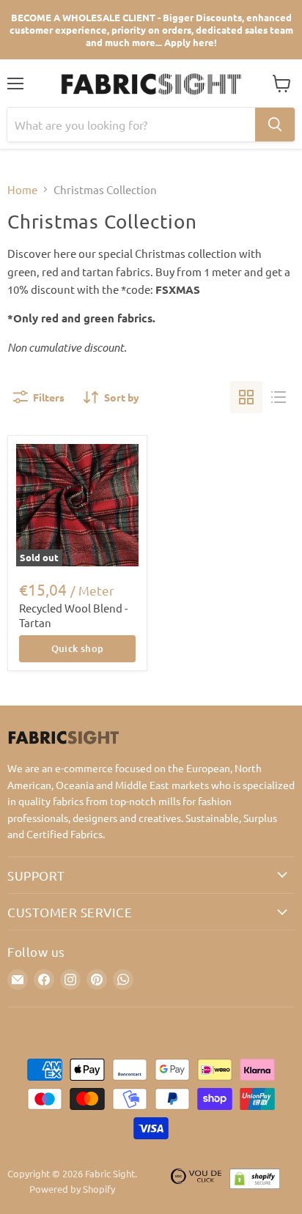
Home (22, 189)
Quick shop (77, 648)
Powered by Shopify (72, 1188)
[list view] (278, 397)
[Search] (275, 124)
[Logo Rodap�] (196, 1182)
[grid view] (246, 397)
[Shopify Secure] (255, 1182)
